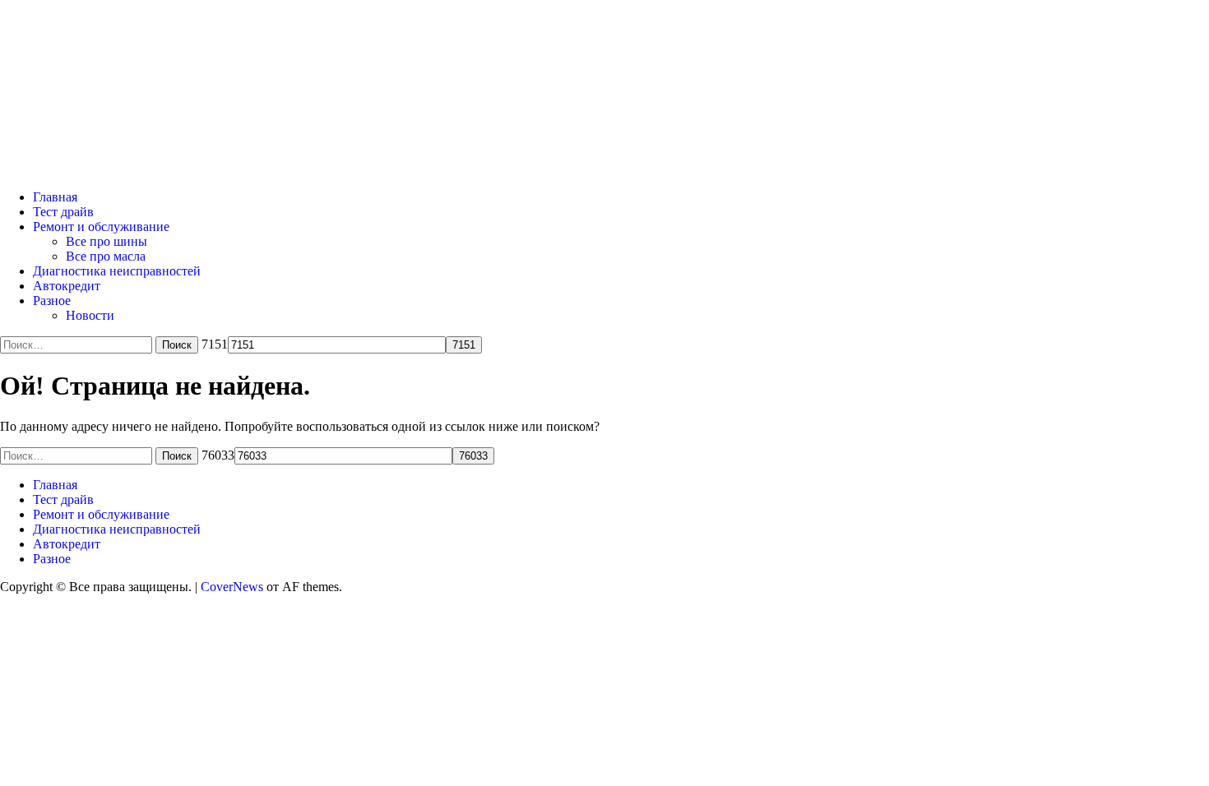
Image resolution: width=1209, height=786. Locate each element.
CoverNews (232, 587)
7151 (215, 344)
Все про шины (106, 241)
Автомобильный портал (217, 67)
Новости (90, 315)
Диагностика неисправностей (117, 271)
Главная (55, 197)
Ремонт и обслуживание (101, 226)
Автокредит (66, 286)
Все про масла (106, 256)
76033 (218, 455)
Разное (52, 300)
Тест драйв (63, 212)
